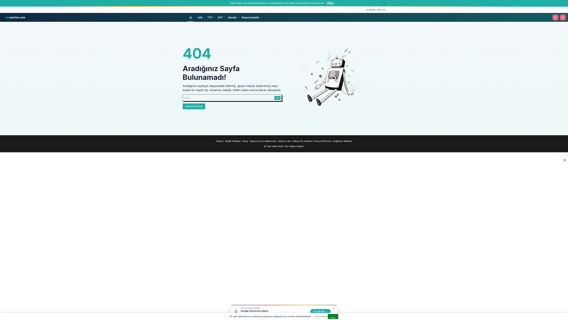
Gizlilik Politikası (321, 316)
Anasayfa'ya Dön (194, 106)
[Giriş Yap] (563, 17)
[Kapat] (383, 3)
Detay (330, 3)
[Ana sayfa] (190, 17)
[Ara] (555, 17)
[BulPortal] (15, 17)
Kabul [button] (333, 318)
